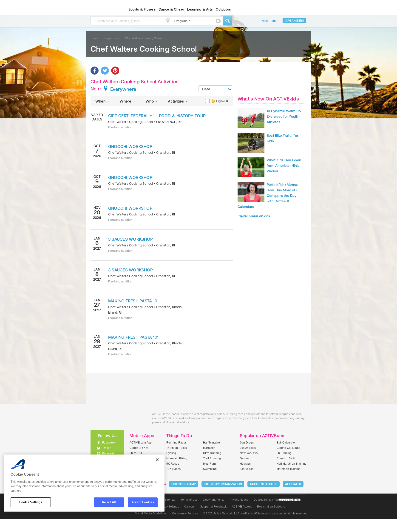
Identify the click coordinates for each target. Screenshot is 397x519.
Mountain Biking (176, 458)
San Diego (247, 442)
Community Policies (185, 513)
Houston (245, 463)
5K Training (284, 453)
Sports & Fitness (142, 9)
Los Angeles (248, 447)
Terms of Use (189, 499)
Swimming (210, 469)
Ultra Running (212, 453)
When (100, 101)
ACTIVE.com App (141, 442)
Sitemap (170, 499)
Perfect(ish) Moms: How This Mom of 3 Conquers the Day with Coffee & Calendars (268, 196)
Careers (189, 506)
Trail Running (212, 458)
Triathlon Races (176, 447)
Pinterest (108, 453)
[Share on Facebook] (95, 71)
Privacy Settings (168, 506)
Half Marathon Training (291, 463)
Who (150, 101)
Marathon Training (289, 469)
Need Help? (269, 20)
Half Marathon (212, 442)
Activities (176, 101)
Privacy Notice (239, 499)
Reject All (109, 502)
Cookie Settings (30, 502)
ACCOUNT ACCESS (263, 484)
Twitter (106, 447)
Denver (244, 458)
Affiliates (293, 484)
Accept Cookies (142, 502)
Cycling (171, 453)
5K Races (172, 463)
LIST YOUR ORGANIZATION (223, 484)
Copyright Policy (213, 499)
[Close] (157, 460)
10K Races (173, 469)
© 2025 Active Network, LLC (221, 513)
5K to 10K (136, 453)
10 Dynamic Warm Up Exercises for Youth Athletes (284, 116)
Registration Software (271, 506)
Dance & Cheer (171, 9)
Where (126, 101)
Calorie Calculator (288, 447)
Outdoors (223, 9)
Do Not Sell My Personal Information (277, 499)
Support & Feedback (213, 506)
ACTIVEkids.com (103, 9)
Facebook (108, 442)
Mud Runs (209, 463)
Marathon (209, 447)
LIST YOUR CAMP (183, 484)
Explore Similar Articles (254, 216)
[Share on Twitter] (105, 71)
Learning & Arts (200, 9)
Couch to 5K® (139, 447)
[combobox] (215, 88)
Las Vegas (246, 469)
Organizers (294, 20)
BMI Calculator (286, 442)
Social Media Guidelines (151, 513)
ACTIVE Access (242, 506)
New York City (249, 453)
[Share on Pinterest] (115, 71)
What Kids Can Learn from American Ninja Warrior (284, 165)
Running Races (176, 442)
